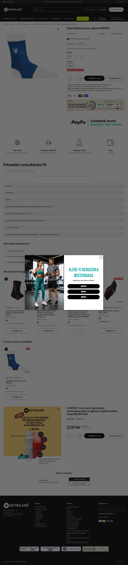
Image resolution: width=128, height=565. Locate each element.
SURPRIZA (83, 286)
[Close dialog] (100, 257)
